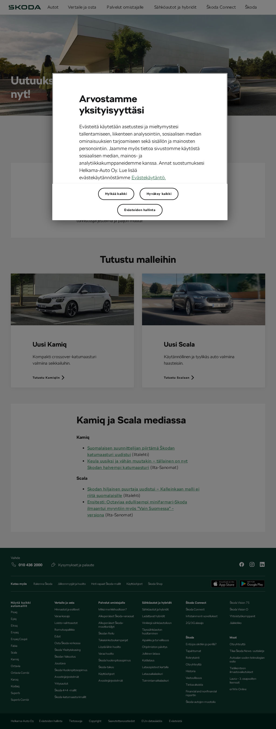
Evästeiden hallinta (139, 210)
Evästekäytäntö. (149, 177)
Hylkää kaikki (116, 194)
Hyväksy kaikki (159, 194)
